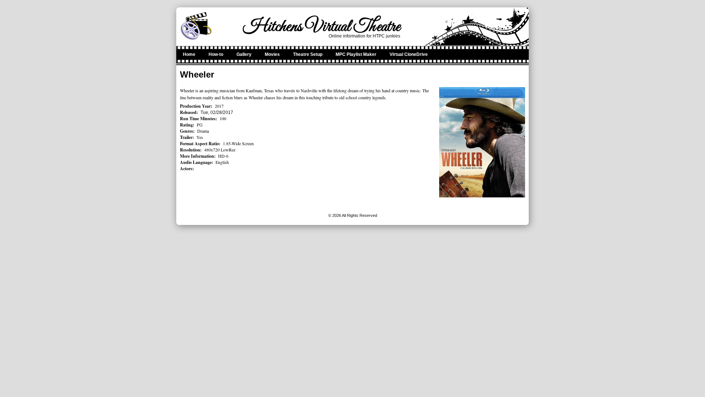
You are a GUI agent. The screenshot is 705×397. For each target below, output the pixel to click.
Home (189, 54)
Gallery (244, 54)
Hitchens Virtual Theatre (321, 27)
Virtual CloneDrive (409, 54)
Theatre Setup (307, 54)
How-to (216, 54)
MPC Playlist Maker (356, 54)
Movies (272, 54)
